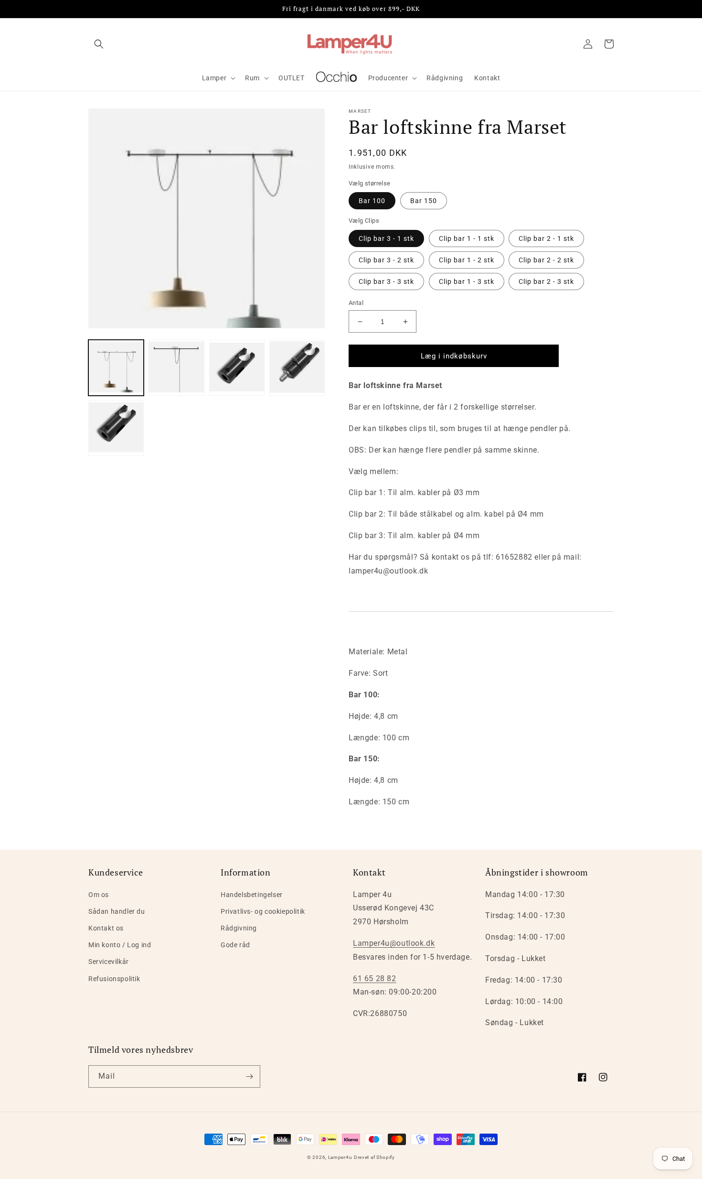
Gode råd (235, 945)
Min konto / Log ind (119, 945)
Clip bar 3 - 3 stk (386, 281)
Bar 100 (372, 201)
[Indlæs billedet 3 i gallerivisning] (237, 367)
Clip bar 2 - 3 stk (546, 281)
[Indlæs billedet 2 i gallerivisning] (176, 367)
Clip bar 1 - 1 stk (466, 238)
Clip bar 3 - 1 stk (386, 238)
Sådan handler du (116, 911)
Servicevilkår (108, 961)
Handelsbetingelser (252, 894)
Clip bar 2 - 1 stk (546, 238)
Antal (356, 302)
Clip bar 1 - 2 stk (466, 260)
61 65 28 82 (374, 978)
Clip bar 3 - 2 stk (386, 260)
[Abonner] (249, 1076)
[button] (98, 43)
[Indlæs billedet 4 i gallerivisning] (297, 367)
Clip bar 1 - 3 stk (466, 281)
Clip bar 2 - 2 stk (546, 260)
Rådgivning (239, 928)
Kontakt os (106, 928)
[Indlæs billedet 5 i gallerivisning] (116, 428)
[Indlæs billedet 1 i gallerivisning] (116, 367)
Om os (98, 894)
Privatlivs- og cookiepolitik (263, 911)
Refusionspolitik (114, 979)
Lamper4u (340, 1157)
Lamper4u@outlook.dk (394, 943)
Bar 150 (423, 201)
